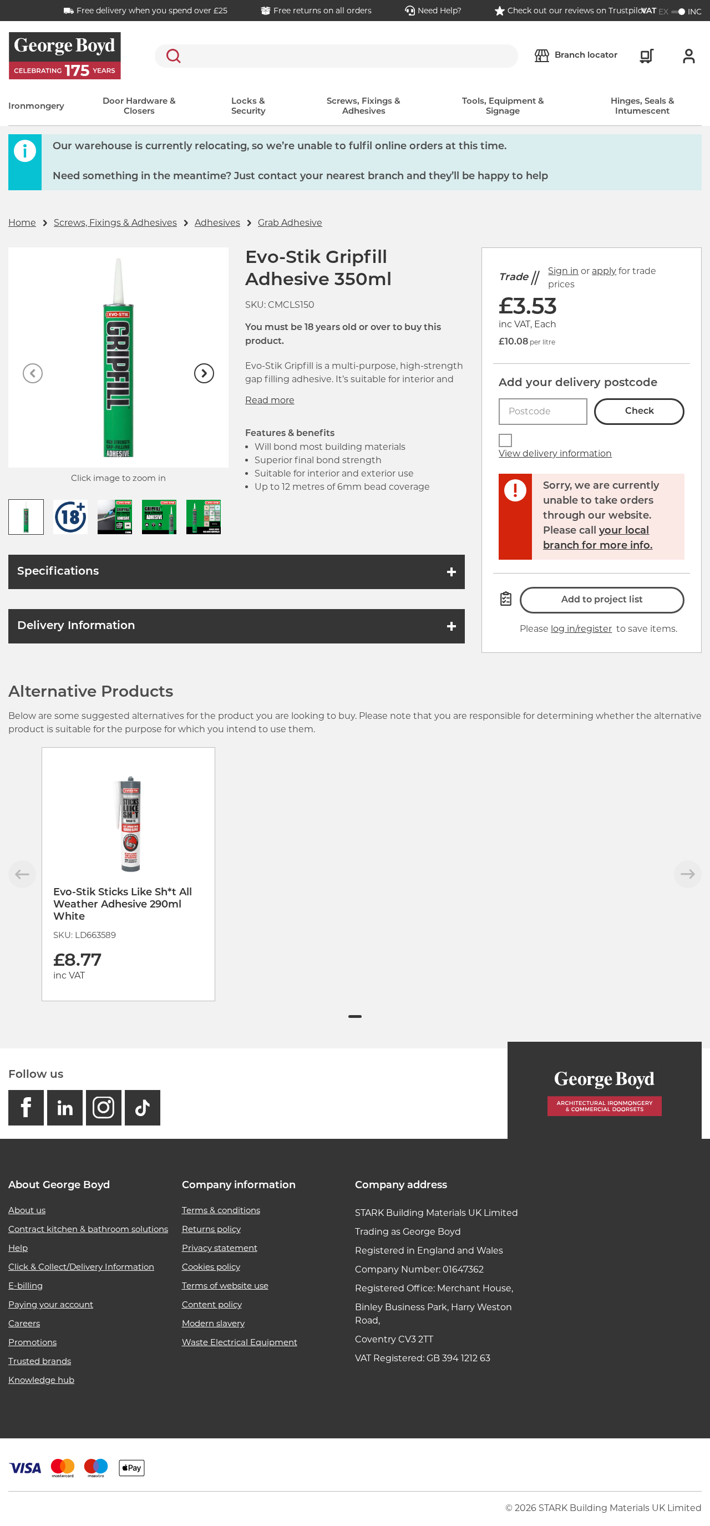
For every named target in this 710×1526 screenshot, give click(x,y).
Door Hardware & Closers (139, 107)
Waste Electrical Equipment (239, 1342)
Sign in (563, 271)
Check (639, 411)
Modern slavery (213, 1323)
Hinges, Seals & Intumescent (642, 107)
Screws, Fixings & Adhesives (363, 107)
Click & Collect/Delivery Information (81, 1266)
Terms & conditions (221, 1210)
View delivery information (555, 453)
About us (26, 1210)
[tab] (355, 1016)
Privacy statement (219, 1248)
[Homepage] (604, 1090)
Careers (24, 1323)
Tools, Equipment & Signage (503, 107)
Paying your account (50, 1304)
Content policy (212, 1304)
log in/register (581, 628)
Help (18, 1248)
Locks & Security (248, 107)
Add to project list (602, 600)
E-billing (25, 1285)
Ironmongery (36, 107)
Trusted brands (39, 1361)
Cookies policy (211, 1266)
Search (171, 56)
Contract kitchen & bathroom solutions (88, 1229)
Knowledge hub (41, 1380)
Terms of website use (225, 1285)
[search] (336, 56)
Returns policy (211, 1229)
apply (604, 271)
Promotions (32, 1342)
